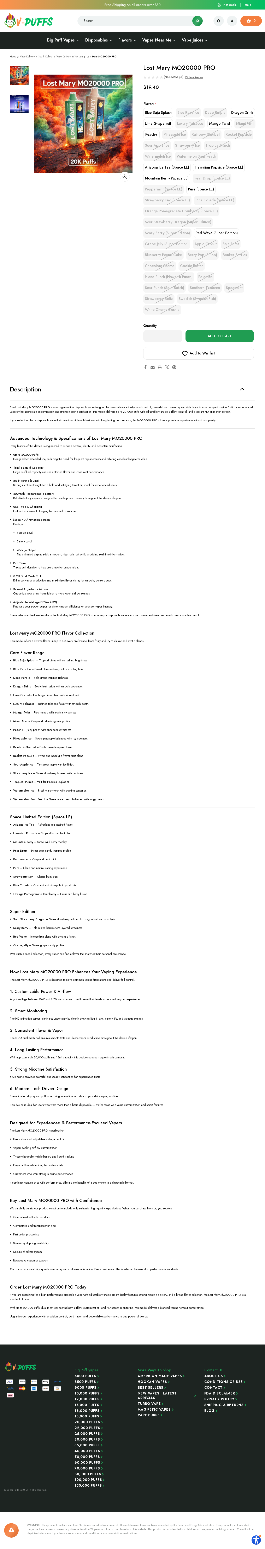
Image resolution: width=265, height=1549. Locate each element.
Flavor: (150, 103)
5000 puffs (85, 1376)
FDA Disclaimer (219, 1393)
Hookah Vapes (152, 1382)
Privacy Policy (219, 1399)
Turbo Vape (149, 1404)
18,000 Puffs (87, 1416)
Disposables (96, 40)
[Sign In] (232, 21)
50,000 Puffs (87, 1457)
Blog (209, 1411)
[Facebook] (145, 367)
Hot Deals (229, 5)
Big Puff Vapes (61, 40)
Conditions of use (223, 1382)
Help (248, 5)
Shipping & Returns (224, 1405)
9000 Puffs (85, 1387)
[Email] (153, 367)
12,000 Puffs (87, 1399)
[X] (167, 367)
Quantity (150, 325)
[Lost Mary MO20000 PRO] (83, 124)
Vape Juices (192, 40)
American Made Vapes (160, 1376)
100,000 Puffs (88, 1480)
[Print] (160, 367)
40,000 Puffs (87, 1451)
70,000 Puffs (87, 1468)
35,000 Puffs (87, 1445)
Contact (213, 1387)
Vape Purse (149, 1415)
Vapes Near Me (156, 40)
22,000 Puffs (87, 1428)
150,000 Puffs (88, 1485)
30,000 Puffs (87, 1439)
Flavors (125, 40)
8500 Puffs (85, 1382)
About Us (213, 1376)
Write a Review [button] (194, 77)
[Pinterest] (174, 367)
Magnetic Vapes (154, 1409)
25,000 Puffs (87, 1433)
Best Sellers (150, 1387)
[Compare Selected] (218, 21)
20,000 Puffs (87, 1422)
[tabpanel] (19, 75)
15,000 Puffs (87, 1405)
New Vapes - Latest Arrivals (157, 1395)
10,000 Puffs (87, 1393)
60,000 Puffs (87, 1462)
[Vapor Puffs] (20, 1366)
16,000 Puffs (87, 1411)
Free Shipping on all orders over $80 (132, 4)
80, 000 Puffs (88, 1474)
